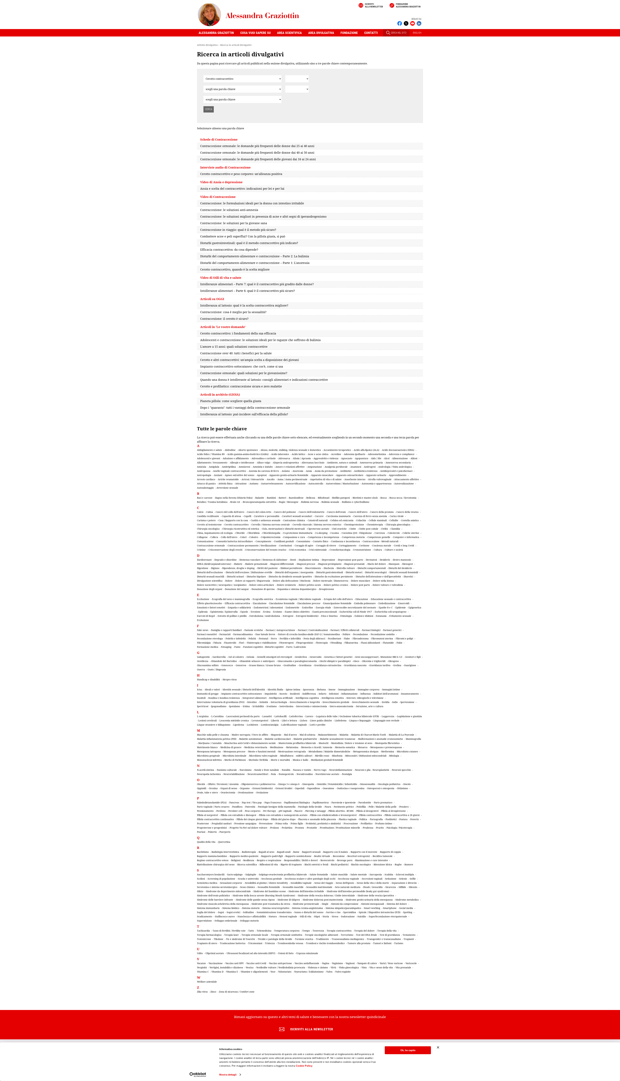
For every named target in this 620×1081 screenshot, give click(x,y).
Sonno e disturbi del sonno (308, 912)
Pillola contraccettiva (370, 815)
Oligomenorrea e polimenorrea (258, 784)
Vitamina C (203, 971)
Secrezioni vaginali (372, 878)
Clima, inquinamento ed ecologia (215, 532)
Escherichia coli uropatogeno (390, 611)
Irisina (246, 706)
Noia (273, 774)
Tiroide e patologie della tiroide (275, 939)
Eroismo (277, 611)
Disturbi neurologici (376, 572)
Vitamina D (217, 971)
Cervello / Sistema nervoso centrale (270, 524)
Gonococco (227, 665)
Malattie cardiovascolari (278, 738)
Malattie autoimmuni (250, 738)
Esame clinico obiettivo (297, 611)
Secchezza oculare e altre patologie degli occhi (310, 878)
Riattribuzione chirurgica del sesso (216, 864)
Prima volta (281, 823)
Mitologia (394, 755)
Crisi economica (297, 549)
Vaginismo (337, 963)
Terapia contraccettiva (339, 930)
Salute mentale (359, 874)
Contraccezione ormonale (211, 545)
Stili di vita (305, 916)
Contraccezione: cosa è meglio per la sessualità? (233, 312)
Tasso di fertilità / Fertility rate (229, 930)
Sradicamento (204, 916)
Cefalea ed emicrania (341, 520)
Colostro (253, 537)
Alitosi (414, 458)
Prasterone (203, 823)
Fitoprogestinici (304, 642)
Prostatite (312, 827)
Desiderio (385, 559)
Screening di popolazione (221, 878)
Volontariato (284, 971)
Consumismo (303, 541)
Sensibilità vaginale (301, 882)
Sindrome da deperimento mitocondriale (228, 891)
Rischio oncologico (361, 864)
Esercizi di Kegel (206, 615)
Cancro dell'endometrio (311, 511)
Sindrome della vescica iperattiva (376, 895)
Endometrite (292, 607)
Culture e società (394, 549)
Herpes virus (230, 679)
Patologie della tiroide (310, 806)
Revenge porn (344, 860)
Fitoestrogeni (286, 642)
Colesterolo (394, 532)
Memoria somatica (345, 747)
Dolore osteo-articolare (261, 584)
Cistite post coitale (368, 528)
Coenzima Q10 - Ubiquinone (357, 532)
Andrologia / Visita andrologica (395, 466)
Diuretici (408, 576)
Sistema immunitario (208, 908)
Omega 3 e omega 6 (289, 784)
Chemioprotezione (354, 524)
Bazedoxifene (296, 497)
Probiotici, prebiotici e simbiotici (323, 823)
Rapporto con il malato (335, 851)
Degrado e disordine (225, 559)
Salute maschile (339, 874)
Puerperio (224, 831)
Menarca (362, 747)
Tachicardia (203, 930)
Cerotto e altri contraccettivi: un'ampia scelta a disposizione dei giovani (249, 360)
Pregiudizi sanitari (222, 823)
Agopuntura (361, 458)
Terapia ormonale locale (255, 934)
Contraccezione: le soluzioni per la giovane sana (233, 223)
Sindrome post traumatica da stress (271, 903)
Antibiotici (345, 470)
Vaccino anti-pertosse (280, 963)
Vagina (325, 963)
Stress (335, 916)
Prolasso (274, 827)
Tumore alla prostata (358, 943)
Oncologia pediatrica (389, 784)
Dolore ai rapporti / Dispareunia (252, 580)
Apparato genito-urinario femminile (288, 475)
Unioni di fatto (286, 953)
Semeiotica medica (207, 882)
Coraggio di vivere (326, 545)
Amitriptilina (229, 466)
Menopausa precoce (234, 751)
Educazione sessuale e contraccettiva (391, 599)
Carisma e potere (206, 520)
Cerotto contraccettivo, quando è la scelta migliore (235, 269)
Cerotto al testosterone (209, 524)
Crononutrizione (362, 549)
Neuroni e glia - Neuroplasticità (372, 769)
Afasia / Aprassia (302, 458)
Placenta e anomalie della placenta (317, 819)
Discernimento (313, 568)
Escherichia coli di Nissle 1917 (356, 611)
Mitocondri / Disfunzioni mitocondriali (365, 755)
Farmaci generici (392, 630)
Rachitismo (203, 851)
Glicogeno (393, 661)
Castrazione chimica (294, 520)
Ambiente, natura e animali (342, 462)
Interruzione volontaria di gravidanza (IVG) (220, 702)
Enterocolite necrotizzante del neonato (355, 607)
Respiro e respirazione (269, 860)
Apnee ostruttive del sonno (239, 475)
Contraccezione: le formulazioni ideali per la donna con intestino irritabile (252, 203)
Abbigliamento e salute (209, 449)
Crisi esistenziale (318, 549)
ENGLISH (417, 32)
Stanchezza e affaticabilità (252, 916)
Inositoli (201, 697)
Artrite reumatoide (228, 479)
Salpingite (250, 874)
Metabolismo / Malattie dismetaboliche (329, 751)
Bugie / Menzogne (288, 501)
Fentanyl (263, 638)
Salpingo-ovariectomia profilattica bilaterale (283, 874)
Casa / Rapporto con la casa (233, 520)
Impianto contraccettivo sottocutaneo (241, 693)
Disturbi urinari (235, 576)
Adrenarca (284, 458)
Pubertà (212, 831)
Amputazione (314, 466)
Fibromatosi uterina (382, 638)
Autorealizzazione (404, 483)
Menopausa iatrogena (209, 751)
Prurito (380, 827)
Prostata (299, 827)
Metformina (387, 751)
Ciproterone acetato (318, 528)
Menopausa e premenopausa (386, 747)
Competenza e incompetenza (323, 537)
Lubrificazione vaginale (294, 724)
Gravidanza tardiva (379, 665)
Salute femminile (319, 874)
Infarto (322, 693)
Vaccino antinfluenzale (307, 963)
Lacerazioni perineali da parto (243, 716)
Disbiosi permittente (291, 568)
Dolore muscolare (360, 580)
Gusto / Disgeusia (217, 669)
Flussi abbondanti (370, 642)
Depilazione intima (309, 559)
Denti (293, 559)
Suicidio (361, 916)
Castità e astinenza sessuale (265, 520)
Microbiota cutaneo (407, 751)
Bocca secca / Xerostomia (402, 497)
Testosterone (204, 939)
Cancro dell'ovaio (336, 511)
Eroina (266, 611)
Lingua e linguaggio (360, 720)
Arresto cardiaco (206, 479)
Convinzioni (285, 545)
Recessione (339, 856)
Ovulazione (262, 792)
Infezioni (334, 693)
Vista (364, 967)
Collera (214, 537)
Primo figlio (297, 823)
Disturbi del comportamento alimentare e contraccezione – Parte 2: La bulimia (254, 256)
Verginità (202, 967)
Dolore (228, 580)
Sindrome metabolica (407, 899)
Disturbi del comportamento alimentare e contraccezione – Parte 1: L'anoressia (255, 263)
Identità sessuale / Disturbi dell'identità (244, 689)
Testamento (409, 934)
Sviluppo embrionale (226, 920)
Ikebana (321, 689)
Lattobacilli (280, 716)
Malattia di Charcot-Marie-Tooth (368, 734)
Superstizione (204, 920)
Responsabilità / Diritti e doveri (301, 860)
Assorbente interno (354, 479)
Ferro (274, 638)
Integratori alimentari (254, 697)
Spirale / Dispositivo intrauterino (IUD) (379, 912)
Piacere (298, 810)
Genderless (301, 656)
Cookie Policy (304, 1065)
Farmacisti (225, 634)
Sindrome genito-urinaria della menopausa (369, 899)
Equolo (244, 611)
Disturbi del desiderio (400, 568)
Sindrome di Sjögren (289, 899)
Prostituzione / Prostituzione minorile (340, 827)
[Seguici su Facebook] (399, 23)
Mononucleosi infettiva (209, 759)
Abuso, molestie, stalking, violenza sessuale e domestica (291, 449)
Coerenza (380, 532)
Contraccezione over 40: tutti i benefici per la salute (236, 353)
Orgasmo (245, 788)
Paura (328, 806)
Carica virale (397, 516)
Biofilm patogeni (341, 497)
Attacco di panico (206, 483)
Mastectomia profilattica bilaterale (297, 743)
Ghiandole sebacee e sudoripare (257, 661)
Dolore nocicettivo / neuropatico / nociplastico (222, 584)
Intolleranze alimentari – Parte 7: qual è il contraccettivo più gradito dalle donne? (257, 284)
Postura (403, 819)
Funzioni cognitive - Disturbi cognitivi (263, 646)
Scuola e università (248, 878)
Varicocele (411, 963)
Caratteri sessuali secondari (297, 516)
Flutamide (388, 642)
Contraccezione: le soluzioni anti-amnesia (229, 210)
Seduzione (390, 878)
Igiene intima (293, 689)
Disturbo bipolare (256, 576)
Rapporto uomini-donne (298, 856)
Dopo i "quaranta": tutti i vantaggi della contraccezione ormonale (245, 408)
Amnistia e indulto (263, 466)
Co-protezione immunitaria (297, 532)
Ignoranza (308, 689)
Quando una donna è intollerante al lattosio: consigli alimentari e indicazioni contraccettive (264, 380)
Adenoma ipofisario (354, 454)
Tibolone (218, 939)
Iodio (395, 702)
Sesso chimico (247, 887)
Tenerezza (318, 930)
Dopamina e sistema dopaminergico (296, 589)
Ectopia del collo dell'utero (338, 599)
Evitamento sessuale (400, 615)
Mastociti (323, 743)
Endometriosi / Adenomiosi (268, 607)
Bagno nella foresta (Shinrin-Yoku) (234, 497)
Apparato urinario (376, 475)
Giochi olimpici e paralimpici (335, 661)
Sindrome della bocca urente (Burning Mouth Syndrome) (264, 895)
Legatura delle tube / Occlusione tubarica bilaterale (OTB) (347, 716)
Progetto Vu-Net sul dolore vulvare (248, 827)
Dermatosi (371, 559)
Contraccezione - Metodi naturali (380, 541)
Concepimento (263, 541)
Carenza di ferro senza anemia (370, 516)
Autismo (253, 483)
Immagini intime (391, 689)
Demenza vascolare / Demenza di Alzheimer (263, 559)
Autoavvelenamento (272, 483)
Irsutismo (272, 706)
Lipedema (238, 724)
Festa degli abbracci (314, 638)
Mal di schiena (307, 734)
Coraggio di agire (304, 545)
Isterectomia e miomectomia (311, 706)
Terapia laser (231, 934)
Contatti (371, 33)
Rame (296, 851)
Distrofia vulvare (346, 568)
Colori (243, 537)
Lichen (303, 720)
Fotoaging (226, 646)
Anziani (218, 475)
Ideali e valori (212, 689)
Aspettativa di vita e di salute (326, 479)
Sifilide (402, 887)
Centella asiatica (410, 520)
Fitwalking (336, 642)
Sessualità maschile (293, 887)
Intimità (263, 702)
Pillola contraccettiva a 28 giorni (402, 815)
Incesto (283, 693)
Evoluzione (203, 620)
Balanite (259, 497)
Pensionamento (205, 810)
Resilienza (248, 860)
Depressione (328, 559)
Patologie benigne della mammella (276, 806)
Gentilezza (202, 661)
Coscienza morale (381, 545)
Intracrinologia (279, 702)
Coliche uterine (411, 532)
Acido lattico (298, 454)
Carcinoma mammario (338, 516)
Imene (332, 689)
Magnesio (276, 734)
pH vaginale (285, 810)
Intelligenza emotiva (333, 697)
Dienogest (407, 563)
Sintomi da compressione (344, 903)
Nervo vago (320, 769)
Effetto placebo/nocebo (209, 603)
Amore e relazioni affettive (290, 466)
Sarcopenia (376, 874)
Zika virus (202, 991)
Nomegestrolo (286, 774)
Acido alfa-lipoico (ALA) (366, 449)
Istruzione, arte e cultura (369, 706)
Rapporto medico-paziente (244, 856)
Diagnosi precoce (306, 563)
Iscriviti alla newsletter (374, 5)
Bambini (271, 497)
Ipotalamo (234, 706)
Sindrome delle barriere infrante (215, 899)
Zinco (213, 991)
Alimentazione (400, 458)
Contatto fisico (320, 541)
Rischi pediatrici (339, 864)
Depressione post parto (350, 559)
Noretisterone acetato (327, 774)
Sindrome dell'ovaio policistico (213, 895)
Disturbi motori (354, 572)
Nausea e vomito (302, 769)
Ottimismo (402, 788)
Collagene (202, 537)
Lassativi (267, 716)
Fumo (237, 646)
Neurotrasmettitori (258, 774)
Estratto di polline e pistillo (232, 615)
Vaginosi (350, 963)
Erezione (255, 611)
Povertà (414, 819)
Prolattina (287, 827)
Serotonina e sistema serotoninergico (217, 887)
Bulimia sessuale (330, 501)
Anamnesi (355, 466)
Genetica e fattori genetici (338, 656)
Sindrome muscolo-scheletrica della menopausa (223, 903)
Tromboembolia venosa (290, 943)
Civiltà (384, 528)
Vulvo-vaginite (343, 971)
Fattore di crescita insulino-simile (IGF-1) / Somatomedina (309, 634)
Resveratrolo (327, 860)
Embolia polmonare (365, 603)
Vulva (329, 971)
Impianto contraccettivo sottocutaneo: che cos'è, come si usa (241, 366)
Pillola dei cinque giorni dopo (252, 819)
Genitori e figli (413, 656)
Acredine (336, 454)
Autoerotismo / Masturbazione (342, 483)
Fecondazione (360, 634)
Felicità (252, 638)
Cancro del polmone (285, 511)
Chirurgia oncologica (208, 528)
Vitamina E (232, 971)
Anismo (286, 470)
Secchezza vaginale (348, 878)
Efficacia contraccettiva (237, 603)
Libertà (275, 720)
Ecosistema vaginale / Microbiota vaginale (298, 599)
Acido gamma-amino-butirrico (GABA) (248, 454)
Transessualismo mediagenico (348, 939)
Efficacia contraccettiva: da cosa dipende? (229, 249)
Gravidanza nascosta (355, 665)
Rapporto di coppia (390, 851)
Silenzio (413, 887)
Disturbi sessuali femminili (403, 572)
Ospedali (299, 788)
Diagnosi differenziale (282, 563)
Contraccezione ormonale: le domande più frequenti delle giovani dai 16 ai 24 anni (258, 159)
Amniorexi (244, 466)
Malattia (344, 734)
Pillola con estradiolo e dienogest (238, 815)
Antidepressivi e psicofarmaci (396, 470)
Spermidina (349, 912)
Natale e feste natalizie (266, 769)
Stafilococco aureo (225, 916)
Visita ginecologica (349, 967)
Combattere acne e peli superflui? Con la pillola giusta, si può (242, 236)
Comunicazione (205, 541)
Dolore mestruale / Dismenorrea (330, 580)
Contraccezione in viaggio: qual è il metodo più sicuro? (238, 230)
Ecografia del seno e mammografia (231, 599)
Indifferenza (309, 693)
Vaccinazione (216, 963)
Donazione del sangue (237, 589)
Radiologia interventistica (225, 851)
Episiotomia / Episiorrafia (224, 611)
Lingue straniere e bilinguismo (213, 724)
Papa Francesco (272, 802)
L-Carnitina (217, 716)
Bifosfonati (323, 497)
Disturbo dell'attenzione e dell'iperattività (378, 576)
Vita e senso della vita (381, 967)
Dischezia (329, 568)
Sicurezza (390, 887)
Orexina (213, 788)
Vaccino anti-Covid (256, 963)
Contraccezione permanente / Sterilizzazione (252, 545)
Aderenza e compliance (401, 454)
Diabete (238, 563)
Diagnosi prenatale (354, 563)
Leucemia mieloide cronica (234, 720)
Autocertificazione (296, 483)
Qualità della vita (206, 841)
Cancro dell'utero (358, 511)
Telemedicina (264, 930)
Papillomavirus (321, 802)
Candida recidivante (208, 516)
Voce (272, 971)
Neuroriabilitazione (234, 774)
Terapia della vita (387, 930)
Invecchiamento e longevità (305, 702)
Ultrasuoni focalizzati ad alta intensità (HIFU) (251, 953)
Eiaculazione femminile (282, 603)
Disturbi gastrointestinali (329, 572)
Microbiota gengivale (208, 755)
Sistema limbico (230, 908)
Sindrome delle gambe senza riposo (255, 899)
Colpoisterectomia (270, 537)
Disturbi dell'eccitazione (210, 572)
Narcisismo (246, 769)
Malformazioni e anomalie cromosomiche (380, 738)
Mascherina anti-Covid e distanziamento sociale (250, 743)
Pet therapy (269, 810)
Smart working (372, 908)
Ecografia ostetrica (263, 599)
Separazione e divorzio (404, 882)
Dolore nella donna (383, 580)
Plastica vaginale (348, 819)
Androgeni (370, 466)
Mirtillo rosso (322, 755)
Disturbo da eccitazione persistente (334, 576)
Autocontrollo (315, 483)
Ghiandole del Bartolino (224, 661)
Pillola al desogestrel (367, 810)
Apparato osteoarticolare (349, 475)
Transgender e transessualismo (384, 939)
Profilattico (366, 823)
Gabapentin (203, 656)
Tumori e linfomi (382, 943)
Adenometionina (377, 454)
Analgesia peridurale (336, 466)
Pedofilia (361, 806)
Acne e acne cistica (318, 454)
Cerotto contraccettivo (236, 524)
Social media (406, 908)
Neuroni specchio (401, 769)
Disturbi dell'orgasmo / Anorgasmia (294, 572)
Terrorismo (347, 934)
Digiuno (215, 568)
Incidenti (295, 693)
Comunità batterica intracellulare (234, 541)
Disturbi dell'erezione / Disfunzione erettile (249, 572)
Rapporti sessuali (311, 851)
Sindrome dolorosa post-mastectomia (323, 899)
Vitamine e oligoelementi (254, 971)
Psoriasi (201, 831)
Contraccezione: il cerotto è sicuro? (224, 319)
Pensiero (404, 806)
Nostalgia (347, 774)
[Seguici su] (412, 23)
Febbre (346, 634)
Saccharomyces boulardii (210, 874)
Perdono (221, 810)
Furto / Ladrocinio (296, 646)
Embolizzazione (386, 603)
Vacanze (201, 963)
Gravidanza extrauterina (327, 665)
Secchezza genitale (271, 878)
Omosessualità (367, 784)
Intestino (252, 702)
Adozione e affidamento (236, 458)
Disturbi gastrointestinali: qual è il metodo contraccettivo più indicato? (249, 243)
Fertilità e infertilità (290, 638)
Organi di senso (228, 788)
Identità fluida (275, 689)
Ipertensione (407, 702)
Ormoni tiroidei (283, 788)
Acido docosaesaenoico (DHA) (398, 449)
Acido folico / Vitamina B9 (211, 454)
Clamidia (395, 528)
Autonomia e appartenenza (377, 483)
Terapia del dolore (364, 930)
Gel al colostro (236, 656)
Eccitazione (203, 599)
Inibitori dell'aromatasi (385, 693)
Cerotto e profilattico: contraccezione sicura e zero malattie (241, 386)
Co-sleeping (321, 532)
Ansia (309, 470)
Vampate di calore (367, 963)
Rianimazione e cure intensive (371, 860)
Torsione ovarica (304, 939)
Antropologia (204, 475)
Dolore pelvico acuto (310, 584)
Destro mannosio (402, 559)
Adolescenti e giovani (208, 458)
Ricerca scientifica (247, 864)
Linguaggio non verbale (386, 720)
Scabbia (389, 874)
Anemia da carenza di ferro (264, 470)
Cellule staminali (378, 520)
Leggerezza (388, 716)
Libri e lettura (289, 720)
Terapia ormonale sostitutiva (286, 934)
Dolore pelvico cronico (336, 584)
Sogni (221, 912)
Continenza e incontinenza (345, 541)
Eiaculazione (260, 603)
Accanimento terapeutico (337, 449)
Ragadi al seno (266, 851)
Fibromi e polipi (404, 638)
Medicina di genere (231, 747)
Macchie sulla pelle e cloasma (213, 734)
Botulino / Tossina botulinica (212, 501)
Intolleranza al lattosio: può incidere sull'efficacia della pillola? (244, 414)
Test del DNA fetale (366, 934)
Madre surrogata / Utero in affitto (250, 734)
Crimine (201, 549)
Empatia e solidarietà (239, 607)
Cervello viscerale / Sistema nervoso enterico (317, 524)
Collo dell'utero (229, 537)
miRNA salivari (304, 755)
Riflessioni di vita (269, 864)
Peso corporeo (252, 810)
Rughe (398, 864)
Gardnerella (219, 656)
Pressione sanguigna (245, 823)
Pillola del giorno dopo (283, 819)
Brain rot (235, 501)
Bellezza (310, 497)
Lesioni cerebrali (207, 720)
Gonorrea (241, 665)
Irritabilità (258, 706)
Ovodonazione (245, 792)
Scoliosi (201, 878)
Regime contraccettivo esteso (212, 860)
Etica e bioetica (329, 615)
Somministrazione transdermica (274, 912)
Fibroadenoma (361, 638)
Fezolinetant (334, 638)
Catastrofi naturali (318, 520)
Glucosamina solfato (208, 665)
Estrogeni (288, 615)
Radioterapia (249, 851)
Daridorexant (204, 559)
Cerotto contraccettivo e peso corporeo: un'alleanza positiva (241, 174)
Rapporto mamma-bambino (212, 856)
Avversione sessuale (227, 487)
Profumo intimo (383, 823)
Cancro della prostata (382, 511)
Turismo (398, 943)
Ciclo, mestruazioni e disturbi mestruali (283, 528)
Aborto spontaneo (248, 449)
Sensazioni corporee (231, 882)
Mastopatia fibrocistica (387, 743)
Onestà (407, 784)
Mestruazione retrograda (292, 751)
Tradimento (322, 939)
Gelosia (250, 656)
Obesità (201, 784)
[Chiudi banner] (438, 1047)
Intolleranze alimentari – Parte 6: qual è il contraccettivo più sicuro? (247, 291)
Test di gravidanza (390, 934)
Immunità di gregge (208, 693)
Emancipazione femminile (337, 603)
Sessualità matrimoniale (319, 887)
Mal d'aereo (290, 734)
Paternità (250, 806)
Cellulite (393, 520)
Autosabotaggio (205, 487)
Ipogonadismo (218, 706)
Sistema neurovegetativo (275, 908)
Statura (273, 916)
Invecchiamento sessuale (365, 702)
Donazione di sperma (263, 589)
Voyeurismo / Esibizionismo (309, 971)
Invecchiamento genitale (336, 702)
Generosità (315, 656)
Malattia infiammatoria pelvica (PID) (216, 738)
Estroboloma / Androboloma (264, 615)
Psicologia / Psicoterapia (399, 827)
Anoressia (298, 470)
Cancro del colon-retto (259, 511)
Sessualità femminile (269, 887)
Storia (326, 916)
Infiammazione (349, 693)
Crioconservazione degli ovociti (225, 549)
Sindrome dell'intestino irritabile (306, 891)
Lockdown (252, 724)
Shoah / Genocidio (373, 887)
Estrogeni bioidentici (307, 615)
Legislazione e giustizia (409, 716)
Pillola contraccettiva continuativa (215, 819)
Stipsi (317, 916)
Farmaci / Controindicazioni (313, 630)
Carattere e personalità (266, 516)
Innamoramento (410, 693)
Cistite (352, 528)
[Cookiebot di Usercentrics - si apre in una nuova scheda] (198, 1074)
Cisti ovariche (339, 528)
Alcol (386, 458)
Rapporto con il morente (364, 851)
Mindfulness (286, 755)
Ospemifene (313, 788)
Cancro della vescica (407, 511)
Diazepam (394, 563)
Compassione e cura (294, 537)
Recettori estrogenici (358, 856)
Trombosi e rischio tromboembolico (325, 943)
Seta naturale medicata (347, 887)
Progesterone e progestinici (212, 827)
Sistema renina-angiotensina (307, 908)
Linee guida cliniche (321, 720)
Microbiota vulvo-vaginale (263, 755)
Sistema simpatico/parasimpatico (343, 908)
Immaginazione (346, 689)
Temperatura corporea (287, 930)
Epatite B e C (386, 607)
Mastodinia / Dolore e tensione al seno (351, 743)
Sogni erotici (233, 912)
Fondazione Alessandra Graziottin (408, 5)
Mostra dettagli (228, 1074)
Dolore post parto (360, 584)
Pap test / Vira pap (252, 802)
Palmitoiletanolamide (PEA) (212, 802)
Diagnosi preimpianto (329, 563)
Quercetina (224, 841)
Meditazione (276, 747)
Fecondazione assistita (383, 634)
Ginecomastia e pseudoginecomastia (297, 661)
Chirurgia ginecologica (398, 524)
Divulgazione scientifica (209, 580)
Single (325, 903)
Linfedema (340, 720)
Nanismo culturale (227, 769)
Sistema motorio (251, 908)
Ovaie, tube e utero (207, 792)
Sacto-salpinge (235, 874)
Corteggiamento (347, 545)
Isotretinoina (286, 706)
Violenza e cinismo (318, 967)
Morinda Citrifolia (258, 759)
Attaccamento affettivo (406, 479)
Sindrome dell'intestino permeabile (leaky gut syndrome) (358, 891)
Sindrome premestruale (306, 903)
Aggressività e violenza (326, 458)
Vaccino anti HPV (234, 963)
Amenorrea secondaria (398, 462)
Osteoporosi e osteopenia (380, 788)
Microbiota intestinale (234, 755)
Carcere (319, 516)
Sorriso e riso (333, 912)
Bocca (383, 497)
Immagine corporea (368, 689)
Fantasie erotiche (253, 630)
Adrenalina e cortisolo (264, 458)
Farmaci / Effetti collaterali (345, 630)
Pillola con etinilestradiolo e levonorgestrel (333, 815)
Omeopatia (308, 784)
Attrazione (241, 483)
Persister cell (235, 810)
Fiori (241, 642)
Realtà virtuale (322, 856)
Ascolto (271, 479)
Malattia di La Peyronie (401, 734)
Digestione (202, 568)
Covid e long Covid (404, 545)
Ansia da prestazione (326, 470)
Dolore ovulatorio (286, 584)
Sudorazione (348, 916)
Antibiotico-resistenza (365, 470)
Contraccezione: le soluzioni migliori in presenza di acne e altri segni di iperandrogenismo (263, 216)
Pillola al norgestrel (207, 815)
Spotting (407, 912)
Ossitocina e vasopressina (350, 788)
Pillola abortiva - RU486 (341, 810)
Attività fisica (225, 483)
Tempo (306, 930)
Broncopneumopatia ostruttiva (259, 501)
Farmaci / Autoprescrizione (280, 630)
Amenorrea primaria (371, 462)
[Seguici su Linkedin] (419, 23)
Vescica (249, 967)
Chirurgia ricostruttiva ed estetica (240, 528)
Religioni (236, 860)
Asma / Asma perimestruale (292, 479)
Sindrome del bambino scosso (269, 891)
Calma (209, 511)
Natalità (286, 769)
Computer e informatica (406, 537)
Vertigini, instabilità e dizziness (226, 967)
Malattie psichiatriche (305, 738)
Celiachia (361, 520)
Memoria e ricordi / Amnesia (316, 747)
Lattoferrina (296, 716)
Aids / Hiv (376, 458)
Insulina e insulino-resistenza (224, 697)
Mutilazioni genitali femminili (327, 759)
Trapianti (409, 939)
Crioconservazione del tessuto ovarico (265, 549)
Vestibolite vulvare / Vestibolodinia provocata (280, 967)
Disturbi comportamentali (372, 568)
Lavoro (309, 716)
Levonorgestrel (260, 720)
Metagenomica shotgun (365, 751)
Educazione (362, 599)
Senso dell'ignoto (345, 882)
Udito (200, 953)
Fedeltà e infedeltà (236, 638)
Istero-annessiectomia (341, 706)
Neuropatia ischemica (209, 774)
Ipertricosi (202, 706)
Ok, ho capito (407, 1050)
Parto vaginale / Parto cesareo (213, 806)
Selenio (403, 878)
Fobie (399, 642)
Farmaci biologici (371, 630)
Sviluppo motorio (249, 920)
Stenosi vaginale (288, 916)
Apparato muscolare (322, 475)
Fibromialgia (204, 642)
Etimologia (346, 615)
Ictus (199, 689)
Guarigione (410, 665)
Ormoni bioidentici (262, 788)
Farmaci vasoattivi (207, 634)
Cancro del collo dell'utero (230, 511)
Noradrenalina (305, 774)
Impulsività (271, 693)
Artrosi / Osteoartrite (253, 479)
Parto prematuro (383, 802)
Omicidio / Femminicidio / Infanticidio (337, 784)
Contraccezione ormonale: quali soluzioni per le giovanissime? (243, 373)
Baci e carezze (204, 497)
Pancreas (234, 802)
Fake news (202, 630)
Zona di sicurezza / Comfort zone (236, 991)
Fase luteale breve (265, 634)
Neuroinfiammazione (340, 769)
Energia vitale (323, 607)
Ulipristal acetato (215, 953)
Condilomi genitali (284, 541)
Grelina (397, 665)
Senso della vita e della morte (373, 882)
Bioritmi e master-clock (365, 497)
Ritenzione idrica (383, 864)
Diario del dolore (376, 563)
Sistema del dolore (397, 903)
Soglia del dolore (206, 912)
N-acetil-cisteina (205, 769)
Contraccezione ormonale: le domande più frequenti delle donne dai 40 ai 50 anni (257, 152)
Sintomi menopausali (372, 903)
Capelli (247, 516)
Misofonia (337, 755)
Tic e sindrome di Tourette (240, 939)
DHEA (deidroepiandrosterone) (214, 563)
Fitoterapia (322, 642)
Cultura (378, 549)
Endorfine (307, 607)
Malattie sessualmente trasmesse (337, 738)
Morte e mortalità (280, 759)
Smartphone (390, 908)
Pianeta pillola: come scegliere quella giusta (230, 401)
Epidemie (400, 607)
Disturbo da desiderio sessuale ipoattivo (290, 576)
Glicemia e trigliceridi (373, 661)
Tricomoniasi (255, 943)
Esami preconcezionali (324, 611)
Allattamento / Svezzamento (212, 462)
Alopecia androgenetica (286, 462)
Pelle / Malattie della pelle (383, 806)
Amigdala (214, 466)
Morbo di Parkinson (235, 759)
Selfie (413, 878)
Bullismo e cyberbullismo (355, 501)
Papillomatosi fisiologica (297, 802)
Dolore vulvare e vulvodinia (388, 584)
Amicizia (201, 466)
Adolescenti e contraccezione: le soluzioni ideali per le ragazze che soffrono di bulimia (260, 340)
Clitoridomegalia (271, 532)
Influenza (365, 693)
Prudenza (368, 827)
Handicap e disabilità (208, 679)
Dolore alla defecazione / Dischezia (291, 580)
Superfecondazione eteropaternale (388, 916)
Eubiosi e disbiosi (364, 615)
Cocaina (334, 532)
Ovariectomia (228, 792)
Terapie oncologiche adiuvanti (321, 934)
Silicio (200, 891)
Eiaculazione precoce (308, 603)
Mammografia (413, 738)
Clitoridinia (254, 532)
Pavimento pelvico (344, 806)
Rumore (408, 864)
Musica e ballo (300, 759)
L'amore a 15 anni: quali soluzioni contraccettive (234, 346)
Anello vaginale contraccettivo (229, 470)
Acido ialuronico (280, 454)
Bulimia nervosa (310, 501)
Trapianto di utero (207, 943)
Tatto (251, 930)
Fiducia (217, 642)
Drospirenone (326, 589)
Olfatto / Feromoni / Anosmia (223, 784)
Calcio (200, 511)
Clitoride (240, 532)
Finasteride (230, 642)
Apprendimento (397, 475)
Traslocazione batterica (232, 943)
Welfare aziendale (207, 981)
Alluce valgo (263, 462)
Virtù (333, 967)
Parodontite (364, 802)
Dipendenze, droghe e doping (238, 568)
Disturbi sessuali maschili (210, 576)
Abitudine (230, 449)
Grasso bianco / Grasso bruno (265, 665)
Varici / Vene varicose (391, 963)
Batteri (282, 497)
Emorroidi (403, 603)
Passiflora (237, 806)
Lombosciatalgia (270, 724)
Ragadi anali (283, 851)
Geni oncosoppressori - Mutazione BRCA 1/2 (378, 656)
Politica (363, 819)
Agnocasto (346, 458)
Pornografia (376, 819)
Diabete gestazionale (256, 563)
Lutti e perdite (318, 724)
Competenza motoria (353, 537)
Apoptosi (262, 475)
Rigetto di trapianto (291, 864)
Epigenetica (414, 607)
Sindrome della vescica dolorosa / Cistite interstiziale (326, 895)
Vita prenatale (403, 967)
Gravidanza (305, 665)
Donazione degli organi (209, 589)
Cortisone (364, 545)
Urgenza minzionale (307, 953)
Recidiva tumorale (383, 856)
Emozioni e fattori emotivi (211, 607)
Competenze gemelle (378, 537)
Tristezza (270, 943)
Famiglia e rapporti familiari (226, 630)
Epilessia (203, 611)
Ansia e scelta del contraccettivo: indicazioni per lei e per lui (242, 188)
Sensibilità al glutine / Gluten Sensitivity (266, 882)
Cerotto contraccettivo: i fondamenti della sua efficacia (238, 333)
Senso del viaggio (323, 882)
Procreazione (351, 823)
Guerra (201, 669)
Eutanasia (381, 615)
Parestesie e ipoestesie (343, 802)
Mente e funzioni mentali (261, 751)
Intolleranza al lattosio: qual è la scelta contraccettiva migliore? (244, 305)
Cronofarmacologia (340, 549)
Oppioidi (201, 788)
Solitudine (248, 912)
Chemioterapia (375, 524)
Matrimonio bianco (207, 747)
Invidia (385, 702)
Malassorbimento (327, 734)
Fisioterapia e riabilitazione (262, 642)
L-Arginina (203, 716)
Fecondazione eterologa (210, 638)
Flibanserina (351, 642)
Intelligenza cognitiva (307, 697)
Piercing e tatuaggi (315, 810)
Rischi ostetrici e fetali (316, 864)
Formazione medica (207, 646)
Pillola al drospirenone (393, 810)
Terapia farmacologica (209, 934)
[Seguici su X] (406, 23)
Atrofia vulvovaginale (380, 479)
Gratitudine (290, 665)
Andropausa (203, 470)
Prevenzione (266, 823)
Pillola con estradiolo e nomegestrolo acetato (283, 815)
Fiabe (347, 638)
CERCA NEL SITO (398, 32)
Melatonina (292, 747)
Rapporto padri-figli (272, 856)
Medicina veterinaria (255, 747)
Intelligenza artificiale (281, 697)
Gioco (356, 661)
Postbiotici (391, 819)
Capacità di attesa (231, 516)
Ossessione (328, 788)
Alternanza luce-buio (313, 462)
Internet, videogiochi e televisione (364, 697)
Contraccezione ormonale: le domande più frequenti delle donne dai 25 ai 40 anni (257, 146)
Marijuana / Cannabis (210, 743)
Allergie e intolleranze (242, 462)
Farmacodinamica (243, 634)
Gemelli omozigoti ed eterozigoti (274, 656)
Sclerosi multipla (405, 874)
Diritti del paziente (267, 568)
